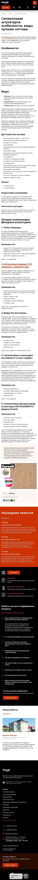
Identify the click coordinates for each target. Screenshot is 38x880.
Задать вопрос (11, 698)
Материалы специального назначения (14, 802)
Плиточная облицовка (9, 794)
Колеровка (13, 572)
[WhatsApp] (14, 500)
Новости (10, 13)
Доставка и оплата (8, 812)
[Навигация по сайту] (35, 3)
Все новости (5, 518)
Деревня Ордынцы (10, 735)
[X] (12, 500)
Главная (4, 13)
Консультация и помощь (15, 593)
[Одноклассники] (7, 500)
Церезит (11, 848)
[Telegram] (9, 500)
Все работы (6, 713)
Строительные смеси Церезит (11, 525)
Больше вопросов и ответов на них (12, 612)
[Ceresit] (5, 2)
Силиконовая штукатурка (21, 13)
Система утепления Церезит (11, 554)
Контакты (6, 817)
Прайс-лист (11, 578)
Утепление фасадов (9, 792)
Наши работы (7, 815)
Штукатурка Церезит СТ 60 (10, 539)
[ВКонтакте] (4, 500)
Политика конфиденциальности (10, 845)
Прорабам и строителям (15, 586)
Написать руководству (9, 820)
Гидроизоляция (7, 797)
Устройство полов (8, 799)
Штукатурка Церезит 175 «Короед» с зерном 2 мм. (16, 265)
